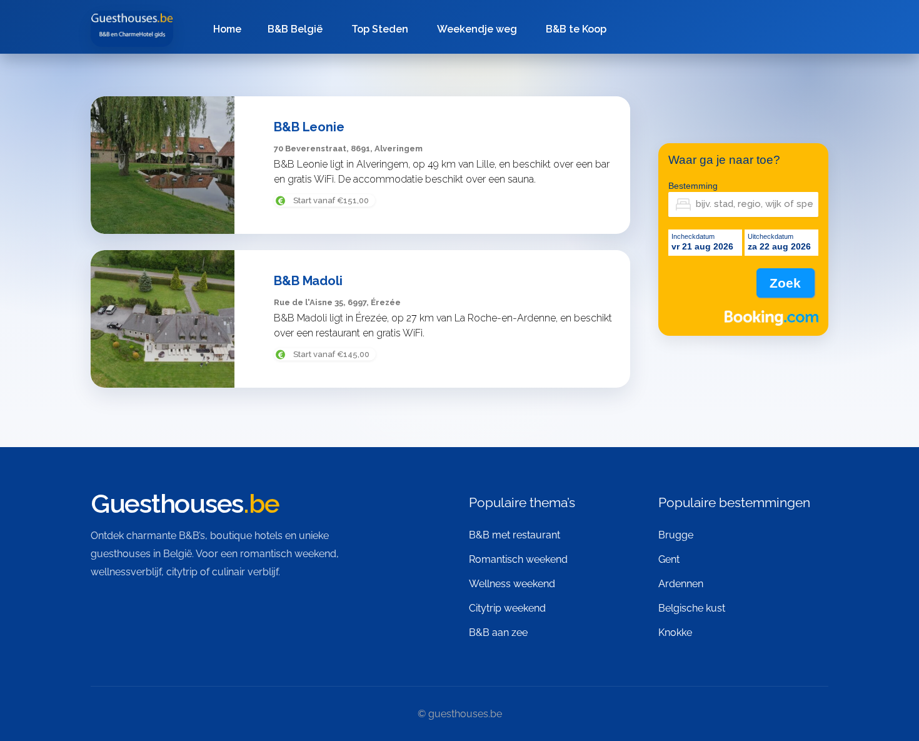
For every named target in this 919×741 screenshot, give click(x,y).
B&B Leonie (309, 126)
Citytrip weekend (507, 608)
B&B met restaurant (514, 535)
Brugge (675, 535)
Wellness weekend (512, 584)
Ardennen (680, 584)
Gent (669, 559)
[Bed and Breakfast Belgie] (132, 29)
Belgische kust (691, 608)
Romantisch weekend (518, 559)
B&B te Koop (576, 29)
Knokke (675, 632)
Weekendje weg (477, 29)
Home (227, 29)
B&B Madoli (308, 280)
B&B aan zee (498, 632)
